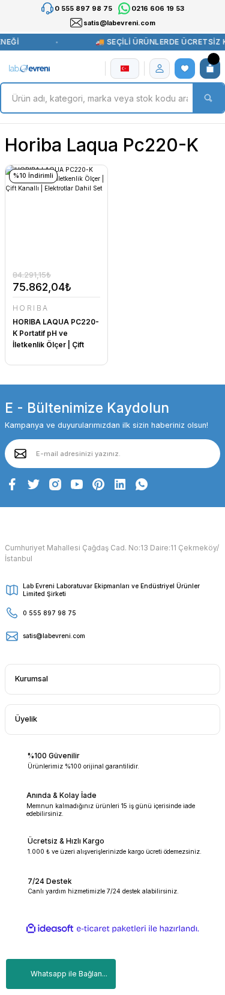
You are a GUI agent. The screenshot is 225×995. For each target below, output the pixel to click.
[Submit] (20, 453)
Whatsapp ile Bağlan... (69, 973)
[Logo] (29, 68)
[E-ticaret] (111, 928)
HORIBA (31, 308)
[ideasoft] (50, 928)
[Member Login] (159, 68)
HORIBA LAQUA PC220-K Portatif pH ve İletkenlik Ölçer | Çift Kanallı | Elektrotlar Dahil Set (56, 333)
